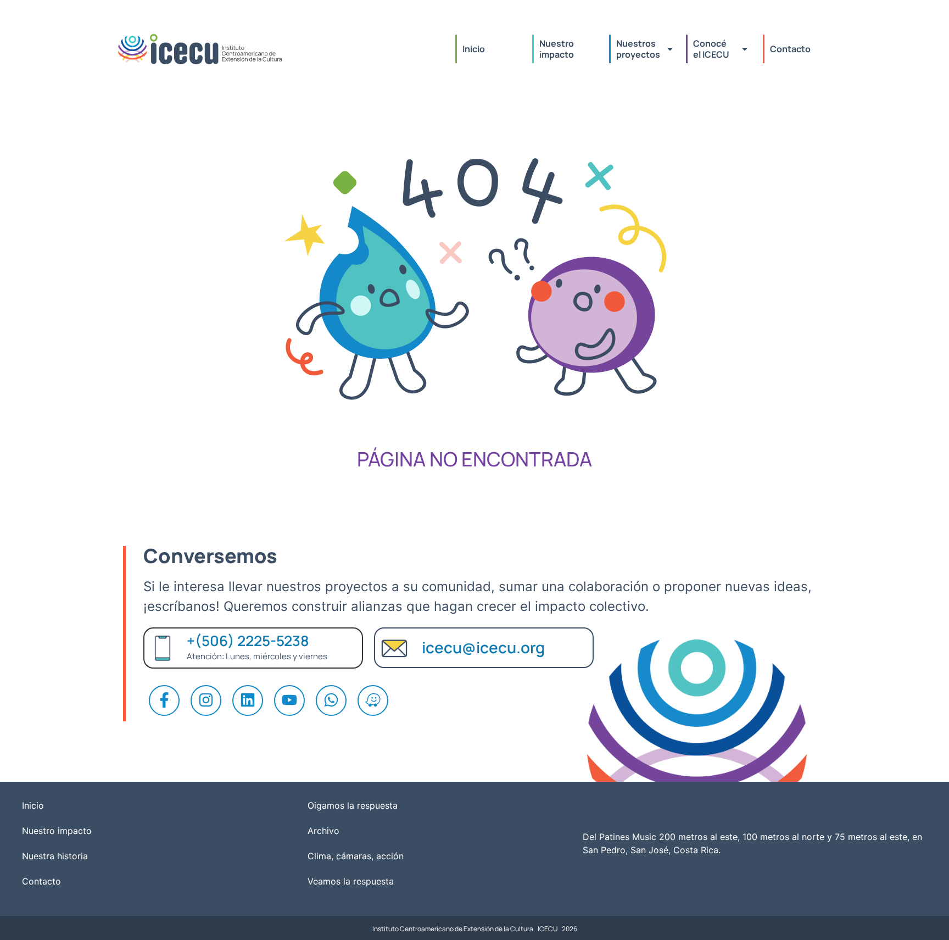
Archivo (323, 830)
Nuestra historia (55, 855)
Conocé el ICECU (711, 48)
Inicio (473, 49)
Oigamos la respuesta (353, 805)
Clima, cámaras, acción (356, 855)
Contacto (790, 49)
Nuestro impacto (557, 48)
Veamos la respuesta (351, 881)
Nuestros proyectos (638, 48)
